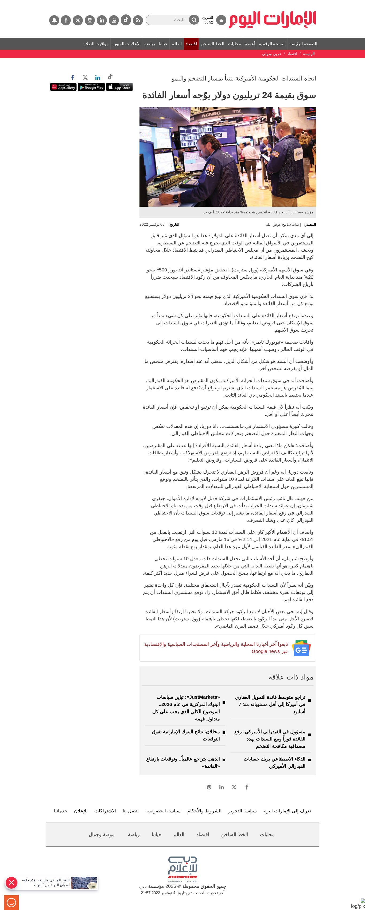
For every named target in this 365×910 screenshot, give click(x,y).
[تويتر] (78, 20)
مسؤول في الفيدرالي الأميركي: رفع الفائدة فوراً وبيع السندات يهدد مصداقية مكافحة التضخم (269, 739)
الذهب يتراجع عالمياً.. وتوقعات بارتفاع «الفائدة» (183, 762)
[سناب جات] (54, 20)
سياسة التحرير (242, 810)
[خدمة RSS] (138, 20)
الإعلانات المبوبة (126, 43)
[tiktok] (126, 19)
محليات (234, 43)
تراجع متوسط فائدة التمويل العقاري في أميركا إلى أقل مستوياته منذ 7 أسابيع (270, 704)
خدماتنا (60, 810)
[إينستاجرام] (90, 20)
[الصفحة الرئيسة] (272, 2)
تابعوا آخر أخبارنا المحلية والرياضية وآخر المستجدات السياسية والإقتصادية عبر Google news (216, 648)
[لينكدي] (102, 20)
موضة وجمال (102, 834)
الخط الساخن (212, 43)
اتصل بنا (131, 810)
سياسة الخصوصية (163, 810)
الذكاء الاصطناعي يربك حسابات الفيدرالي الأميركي (274, 762)
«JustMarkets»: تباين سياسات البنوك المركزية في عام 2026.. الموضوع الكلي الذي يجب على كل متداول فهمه (186, 707)
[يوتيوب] (114, 20)
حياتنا (163, 43)
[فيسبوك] (66, 20)
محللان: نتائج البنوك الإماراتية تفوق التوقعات (186, 735)
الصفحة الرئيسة (303, 43)
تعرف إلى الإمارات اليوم (287, 810)
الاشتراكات (105, 810)
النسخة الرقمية (272, 43)
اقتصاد (191, 43)
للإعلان (81, 810)
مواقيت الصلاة (96, 43)
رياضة (149, 43)
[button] (194, 20)
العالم (177, 43)
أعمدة (250, 43)
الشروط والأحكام (204, 810)
